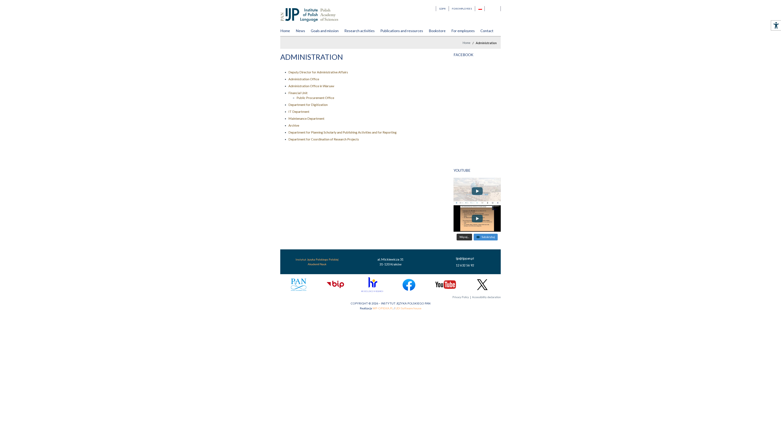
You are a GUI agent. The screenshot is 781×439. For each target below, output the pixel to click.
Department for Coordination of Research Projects (323, 139)
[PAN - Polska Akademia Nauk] (299, 284)
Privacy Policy (461, 297)
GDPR (442, 8)
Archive (293, 125)
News (300, 30)
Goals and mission (325, 30)
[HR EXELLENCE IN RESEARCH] (372, 284)
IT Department (298, 111)
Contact (486, 30)
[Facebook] (409, 284)
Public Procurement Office (315, 98)
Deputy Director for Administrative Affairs (318, 72)
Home (285, 30)
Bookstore (437, 30)
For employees (463, 30)
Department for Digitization (308, 104)
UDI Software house (408, 308)
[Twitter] (482, 284)
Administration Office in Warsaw (311, 86)
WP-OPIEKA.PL (383, 308)
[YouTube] (445, 284)
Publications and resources (401, 30)
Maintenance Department (306, 118)
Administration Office (303, 79)
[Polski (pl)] (481, 9)
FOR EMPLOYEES (462, 8)
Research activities (359, 30)
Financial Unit (298, 93)
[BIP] (335, 284)
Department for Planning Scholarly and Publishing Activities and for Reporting (342, 132)
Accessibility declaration (486, 297)
